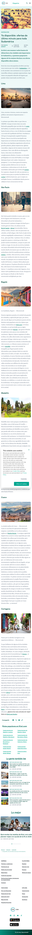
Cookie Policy (16, 471)
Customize (24, 479)
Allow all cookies (21, 484)
